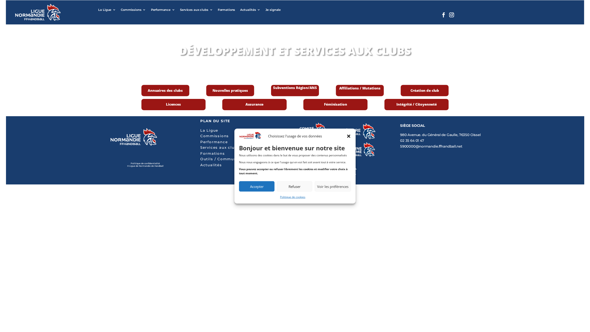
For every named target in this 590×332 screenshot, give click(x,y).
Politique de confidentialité (145, 163)
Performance (161, 10)
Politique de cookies (292, 197)
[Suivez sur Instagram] (451, 15)
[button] (348, 136)
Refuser (295, 186)
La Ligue (104, 10)
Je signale (273, 10)
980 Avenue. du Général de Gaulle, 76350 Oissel (440, 135)
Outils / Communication (225, 159)
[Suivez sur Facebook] (443, 15)
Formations (226, 10)
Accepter (257, 186)
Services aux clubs (194, 10)
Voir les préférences (332, 186)
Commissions (131, 10)
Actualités (248, 10)
